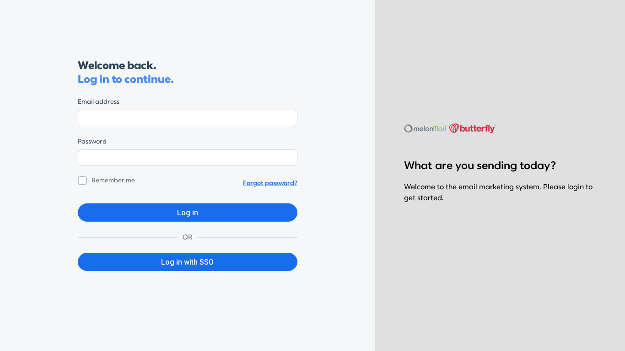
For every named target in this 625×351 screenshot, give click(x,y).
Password (92, 141)
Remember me (113, 180)
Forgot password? (270, 183)
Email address (98, 101)
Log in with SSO (187, 262)
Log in (187, 212)
